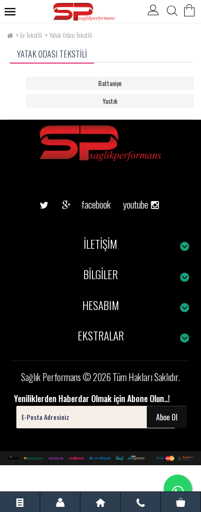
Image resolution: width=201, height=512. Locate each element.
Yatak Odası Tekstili (70, 35)
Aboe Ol (167, 417)
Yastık (109, 101)
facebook (88, 204)
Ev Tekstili (31, 35)
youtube (132, 190)
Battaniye (110, 83)
